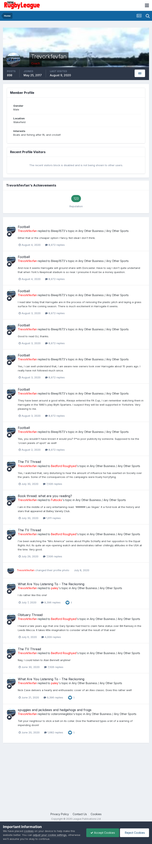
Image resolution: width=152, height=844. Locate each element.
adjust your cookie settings (49, 834)
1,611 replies (53, 518)
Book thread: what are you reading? (45, 496)
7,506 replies (54, 483)
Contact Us (80, 814)
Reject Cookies (134, 832)
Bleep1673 (58, 231)
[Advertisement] (76, 780)
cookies (29, 831)
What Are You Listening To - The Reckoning (51, 584)
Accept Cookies (104, 832)
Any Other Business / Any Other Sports (103, 231)
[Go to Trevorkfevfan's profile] (11, 229)
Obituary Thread (30, 615)
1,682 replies (55, 732)
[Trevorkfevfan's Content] (140, 73)
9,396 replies (52, 602)
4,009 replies (52, 637)
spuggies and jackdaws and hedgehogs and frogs (54, 710)
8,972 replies (56, 244)
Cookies (96, 814)
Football (24, 227)
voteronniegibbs (62, 714)
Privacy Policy (59, 814)
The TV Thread (29, 462)
